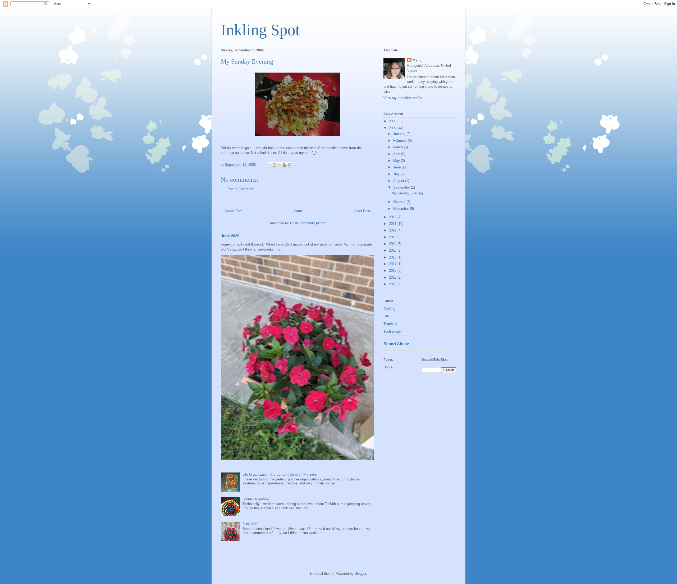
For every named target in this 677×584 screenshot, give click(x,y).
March (398, 147)
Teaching (390, 324)
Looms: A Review (256, 499)
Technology (392, 331)
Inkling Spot (260, 30)
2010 (393, 217)
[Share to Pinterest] (289, 164)
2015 (393, 250)
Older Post (362, 211)
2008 (393, 121)
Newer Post (234, 211)
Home (298, 211)
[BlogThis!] (274, 164)
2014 (393, 244)
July (397, 174)
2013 (393, 237)
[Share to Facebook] (284, 164)
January (399, 134)
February (400, 140)
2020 (393, 284)
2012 (393, 230)
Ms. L (417, 60)
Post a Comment (240, 189)
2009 (393, 128)
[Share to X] (279, 164)
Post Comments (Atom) (308, 223)
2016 (393, 257)
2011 (393, 224)
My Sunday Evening (407, 193)
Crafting (389, 309)
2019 (393, 277)
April (397, 154)
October (399, 202)
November (401, 209)
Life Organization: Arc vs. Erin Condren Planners (280, 474)
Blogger (360, 574)
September (402, 187)
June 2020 (230, 236)
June (397, 167)
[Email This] (269, 164)
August (399, 181)
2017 (393, 264)
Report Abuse (396, 343)
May (397, 161)
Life (386, 316)
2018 (393, 271)
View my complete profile (402, 98)
